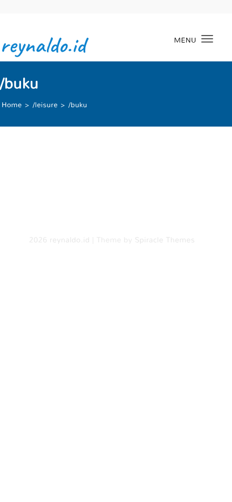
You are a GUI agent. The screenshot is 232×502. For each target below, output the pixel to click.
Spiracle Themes (165, 240)
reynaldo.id (43, 45)
